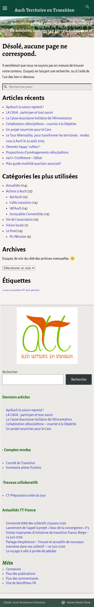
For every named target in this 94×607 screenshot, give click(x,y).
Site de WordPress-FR (21, 583)
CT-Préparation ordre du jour (26, 495)
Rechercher (10, 372)
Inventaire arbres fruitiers (23, 467)
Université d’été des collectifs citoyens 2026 (36, 523)
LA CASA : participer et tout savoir (29, 112)
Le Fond (11, 231)
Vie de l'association (19, 219)
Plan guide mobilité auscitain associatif (33, 163)
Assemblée (15, 290)
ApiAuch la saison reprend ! (25, 107)
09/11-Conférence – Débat (24, 158)
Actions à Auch (16, 191)
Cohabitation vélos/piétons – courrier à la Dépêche (41, 124)
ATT (23, 290)
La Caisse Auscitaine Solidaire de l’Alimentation (39, 118)
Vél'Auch (15, 208)
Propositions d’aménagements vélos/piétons (37, 152)
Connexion (13, 569)
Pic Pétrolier (18, 236)
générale (35, 290)
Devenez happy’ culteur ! (23, 147)
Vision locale (15, 225)
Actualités (13, 185)
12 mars (6, 290)
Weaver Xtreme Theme (79, 602)
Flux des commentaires (22, 578)
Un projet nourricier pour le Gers (28, 129)
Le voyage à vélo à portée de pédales (31, 551)
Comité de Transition (20, 463)
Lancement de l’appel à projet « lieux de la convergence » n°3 (47, 528)
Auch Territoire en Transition (44, 10)
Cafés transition (20, 202)
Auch (28, 290)
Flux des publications (20, 574)
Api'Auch (16, 197)
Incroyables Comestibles (27, 214)
